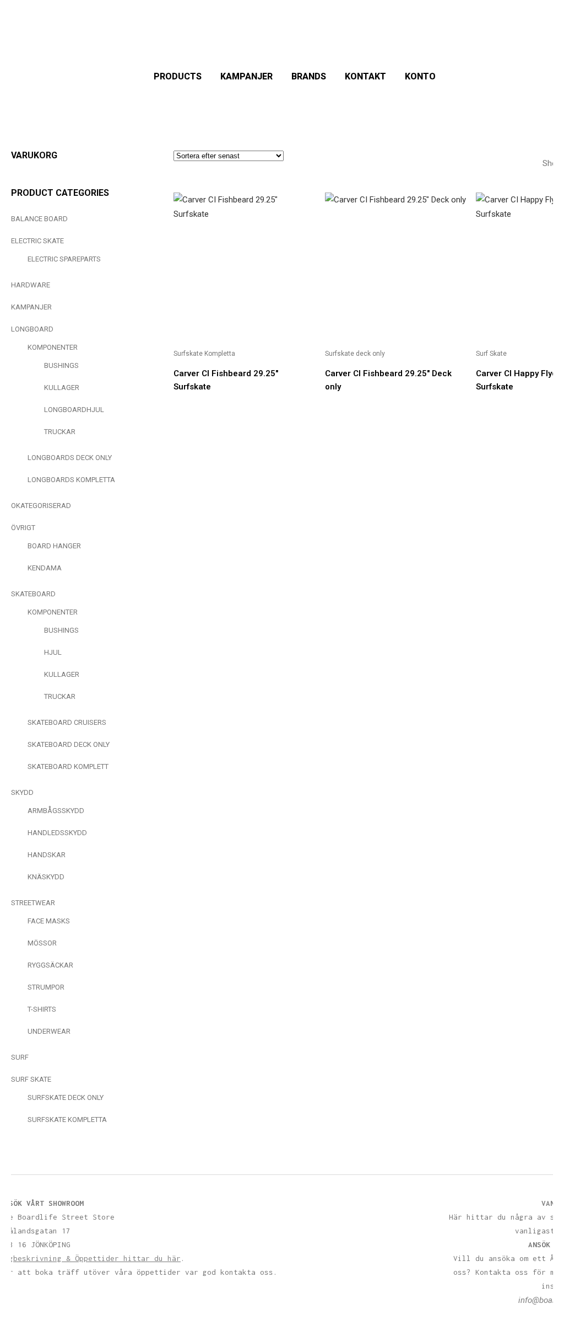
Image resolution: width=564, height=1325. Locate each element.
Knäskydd (46, 877)
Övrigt (23, 527)
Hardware (30, 285)
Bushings (61, 365)
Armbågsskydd (56, 810)
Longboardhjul (74, 409)
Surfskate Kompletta (67, 1119)
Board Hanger (54, 546)
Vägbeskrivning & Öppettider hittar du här (90, 1258)
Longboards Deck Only (70, 457)
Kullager (61, 387)
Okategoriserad (41, 505)
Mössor (42, 943)
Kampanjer (31, 307)
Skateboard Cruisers (67, 722)
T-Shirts (42, 1009)
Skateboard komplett (68, 766)
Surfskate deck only (66, 1097)
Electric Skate (37, 241)
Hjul (53, 652)
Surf (20, 1057)
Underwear (49, 1031)
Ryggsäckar (50, 965)
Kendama (45, 568)
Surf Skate (31, 1079)
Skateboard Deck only (69, 744)
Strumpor (46, 987)
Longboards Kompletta (71, 479)
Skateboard (33, 594)
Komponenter (53, 347)
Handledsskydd (57, 833)
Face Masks (49, 921)
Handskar (47, 855)
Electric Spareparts (64, 259)
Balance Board (39, 219)
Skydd (22, 792)
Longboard (32, 329)
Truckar (59, 432)
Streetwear (33, 903)
